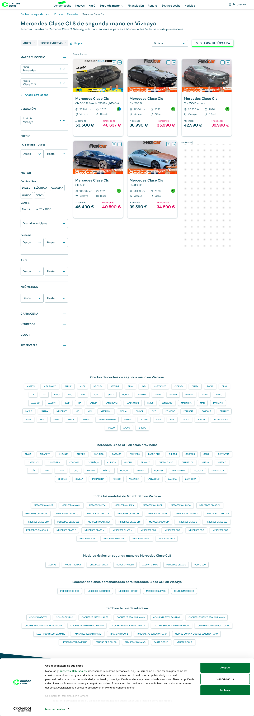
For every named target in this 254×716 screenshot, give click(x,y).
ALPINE (68, 386)
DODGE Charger (125, 564)
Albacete (45, 454)
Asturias (99, 454)
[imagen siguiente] (120, 75)
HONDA (125, 394)
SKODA (71, 419)
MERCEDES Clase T (66, 530)
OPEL (154, 411)
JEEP (67, 403)
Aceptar (225, 667)
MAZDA (44, 411)
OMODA (139, 411)
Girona (128, 462)
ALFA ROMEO (50, 386)
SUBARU (128, 419)
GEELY (111, 394)
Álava (28, 454)
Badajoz (116, 454)
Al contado (28, 144)
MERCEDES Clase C (181, 505)
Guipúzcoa (187, 462)
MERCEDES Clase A (124, 505)
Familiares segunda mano (87, 634)
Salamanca (217, 470)
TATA (172, 419)
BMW (130, 386)
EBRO (56, 394)
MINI (90, 411)
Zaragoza (190, 479)
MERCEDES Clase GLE (68, 521)
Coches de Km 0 (64, 617)
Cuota (41, 144)
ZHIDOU (142, 427)
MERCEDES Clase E (157, 513)
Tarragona (98, 479)
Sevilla (79, 479)
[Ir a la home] (11, 4)
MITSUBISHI (106, 411)
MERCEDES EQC (196, 530)
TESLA (186, 419)
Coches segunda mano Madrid (87, 625)
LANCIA (93, 403)
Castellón (33, 462)
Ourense (158, 470)
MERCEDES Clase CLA (36, 513)
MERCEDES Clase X (122, 530)
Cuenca (111, 462)
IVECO (219, 394)
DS (44, 394)
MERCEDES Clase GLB (218, 513)
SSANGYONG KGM (107, 419)
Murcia (124, 470)
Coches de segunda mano (131, 617)
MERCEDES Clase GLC (38, 521)
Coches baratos (38, 617)
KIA (79, 403)
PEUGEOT (170, 411)
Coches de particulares (95, 617)
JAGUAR (52, 403)
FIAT (83, 394)
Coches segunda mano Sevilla (128, 625)
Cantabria (223, 454)
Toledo (117, 479)
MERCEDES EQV (87, 538)
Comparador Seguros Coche (213, 625)
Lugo (75, 470)
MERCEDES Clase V (94, 530)
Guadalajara (166, 462)
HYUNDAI (142, 394)
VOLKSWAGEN (221, 419)
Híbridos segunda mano (74, 642)
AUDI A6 (52, 564)
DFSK (224, 386)
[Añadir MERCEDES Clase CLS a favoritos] (114, 62)
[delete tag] (34, 43)
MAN (202, 403)
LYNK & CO (167, 403)
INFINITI (173, 394)
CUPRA (195, 386)
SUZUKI (144, 419)
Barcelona (154, 454)
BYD (143, 386)
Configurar (223, 678)
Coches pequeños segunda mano (207, 617)
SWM (158, 419)
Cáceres (190, 454)
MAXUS (28, 411)
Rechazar (225, 690)
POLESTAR (188, 411)
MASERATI (218, 403)
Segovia (62, 479)
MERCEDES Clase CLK (128, 513)
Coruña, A (93, 462)
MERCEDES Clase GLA (187, 513)
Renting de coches (106, 642)
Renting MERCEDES (184, 591)
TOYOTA (201, 419)
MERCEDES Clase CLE (98, 513)
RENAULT (224, 411)
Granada (145, 462)
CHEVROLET (160, 386)
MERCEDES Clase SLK (37, 530)
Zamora (172, 479)
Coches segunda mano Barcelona (43, 625)
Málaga (107, 470)
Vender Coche (184, 642)
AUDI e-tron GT (73, 564)
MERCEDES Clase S (187, 521)
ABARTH (31, 386)
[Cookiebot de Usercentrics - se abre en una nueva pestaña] (22, 709)
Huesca (222, 462)
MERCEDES (62, 411)
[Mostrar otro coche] (98, 90)
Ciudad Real (54, 462)
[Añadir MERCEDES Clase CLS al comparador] (119, 62)
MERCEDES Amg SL (71, 505)
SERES (56, 419)
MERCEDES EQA (148, 530)
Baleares (135, 454)
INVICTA (189, 394)
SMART (86, 419)
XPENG (126, 427)
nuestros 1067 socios (73, 670)
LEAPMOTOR (133, 403)
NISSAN (123, 411)
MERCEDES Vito (167, 538)
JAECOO (35, 403)
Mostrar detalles (55, 709)
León (46, 470)
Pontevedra (178, 470)
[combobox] (23, 70)
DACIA (210, 386)
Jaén (32, 470)
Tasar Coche (161, 642)
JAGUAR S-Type (150, 564)
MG (77, 411)
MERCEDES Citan (97, 505)
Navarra (141, 470)
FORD (96, 394)
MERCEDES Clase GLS (129, 521)
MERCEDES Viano (141, 538)
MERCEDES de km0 (69, 591)
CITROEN (179, 386)
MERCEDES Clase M (159, 521)
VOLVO (111, 427)
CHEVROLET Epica (99, 564)
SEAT (42, 419)
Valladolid (153, 479)
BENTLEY (97, 386)
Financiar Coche (119, 634)
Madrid (91, 470)
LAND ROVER (112, 403)
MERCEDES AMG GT (43, 505)
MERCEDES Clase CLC (67, 513)
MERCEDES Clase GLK (99, 521)
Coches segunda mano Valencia (171, 625)
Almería (81, 454)
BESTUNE (115, 386)
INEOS (158, 394)
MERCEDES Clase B (152, 505)
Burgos (173, 454)
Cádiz (206, 454)
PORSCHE (206, 411)
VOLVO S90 (200, 564)
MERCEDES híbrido (128, 591)
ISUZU (205, 394)
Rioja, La (198, 470)
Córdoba (74, 462)
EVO (70, 394)
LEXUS (150, 403)
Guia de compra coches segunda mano (196, 634)
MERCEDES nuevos (156, 591)
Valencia (134, 479)
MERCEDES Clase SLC (216, 521)
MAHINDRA (186, 403)
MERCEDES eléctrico (99, 591)
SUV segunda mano (135, 642)
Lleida (61, 470)
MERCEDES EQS (220, 530)
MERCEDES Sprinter (114, 538)
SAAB (28, 419)
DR (33, 394)
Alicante (63, 454)
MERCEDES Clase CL (209, 505)
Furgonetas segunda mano (152, 634)
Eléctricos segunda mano (50, 634)
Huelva (205, 462)
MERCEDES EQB (172, 530)
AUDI (82, 386)
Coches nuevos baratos (166, 617)
